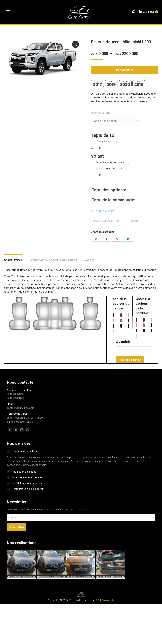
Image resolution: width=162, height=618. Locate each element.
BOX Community (105, 600)
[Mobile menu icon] (8, 12)
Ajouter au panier (130, 359)
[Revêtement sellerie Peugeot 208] (81, 564)
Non (99, 147)
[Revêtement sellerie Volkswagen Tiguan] (110, 564)
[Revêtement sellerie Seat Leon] (22, 564)
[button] (75, 44)
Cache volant (111, 168)
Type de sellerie (100, 112)
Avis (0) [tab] (90, 260)
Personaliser (124, 70)
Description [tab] (13, 260)
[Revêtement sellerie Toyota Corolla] (51, 564)
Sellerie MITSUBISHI (113, 220)
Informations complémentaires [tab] (53, 260)
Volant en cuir (112, 162)
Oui (106, 141)
